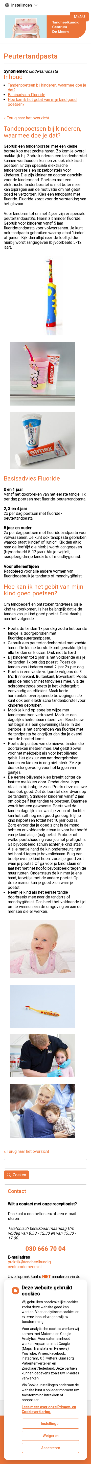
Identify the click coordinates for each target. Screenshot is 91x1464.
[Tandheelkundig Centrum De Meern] (45, 26)
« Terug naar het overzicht (26, 118)
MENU (79, 16)
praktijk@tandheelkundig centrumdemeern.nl (29, 1264)
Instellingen (50, 1424)
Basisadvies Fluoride (26, 94)
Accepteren (50, 1448)
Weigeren (51, 1436)
